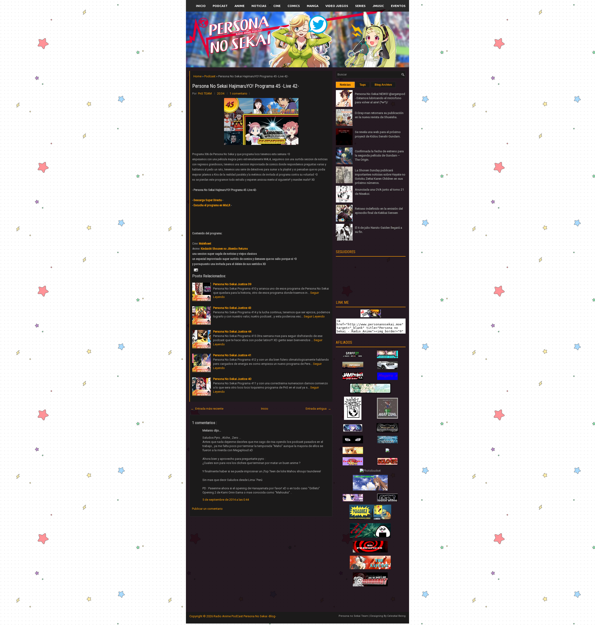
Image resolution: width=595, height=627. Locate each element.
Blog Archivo (383, 84)
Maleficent (205, 243)
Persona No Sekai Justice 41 (232, 355)
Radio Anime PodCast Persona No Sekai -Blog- (245, 616)
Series (360, 5)
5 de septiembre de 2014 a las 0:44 (225, 499)
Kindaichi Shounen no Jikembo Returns (224, 248)
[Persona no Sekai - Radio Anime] (370, 316)
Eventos (398, 5)
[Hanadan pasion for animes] (387, 357)
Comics (294, 5)
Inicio (201, 5)
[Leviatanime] (370, 392)
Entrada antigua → (318, 408)
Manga (312, 5)
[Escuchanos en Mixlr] (350, 42)
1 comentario (238, 93)
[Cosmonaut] (370, 585)
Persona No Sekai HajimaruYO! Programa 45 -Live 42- (245, 86)
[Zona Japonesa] (352, 367)
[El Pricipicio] (370, 551)
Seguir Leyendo (314, 316)
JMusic (378, 5)
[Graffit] (353, 357)
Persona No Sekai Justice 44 (232, 331)
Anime (240, 5)
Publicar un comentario (207, 508)
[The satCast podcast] (370, 568)
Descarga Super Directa (208, 200)
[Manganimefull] (353, 442)
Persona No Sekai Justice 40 (232, 379)
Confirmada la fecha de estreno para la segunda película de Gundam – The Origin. (379, 155)
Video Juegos (336, 5)
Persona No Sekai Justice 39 (232, 284)
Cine (277, 5)
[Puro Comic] (352, 419)
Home (197, 76)
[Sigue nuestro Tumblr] (314, 50)
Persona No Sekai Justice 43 (232, 308)
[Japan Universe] (387, 442)
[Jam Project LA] (353, 378)
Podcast (220, 5)
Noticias (258, 5)
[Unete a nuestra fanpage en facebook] (283, 34)
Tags (363, 84)
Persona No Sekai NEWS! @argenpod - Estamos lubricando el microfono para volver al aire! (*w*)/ (380, 98)
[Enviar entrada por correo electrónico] (195, 269)
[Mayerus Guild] (387, 379)
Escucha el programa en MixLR (212, 205)
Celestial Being (396, 615)
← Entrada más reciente (207, 408)
